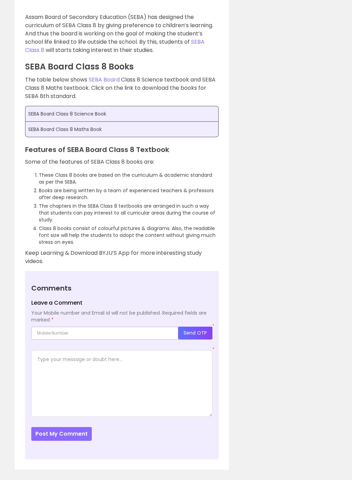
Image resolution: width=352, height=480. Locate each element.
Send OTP (195, 332)
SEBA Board (104, 80)
